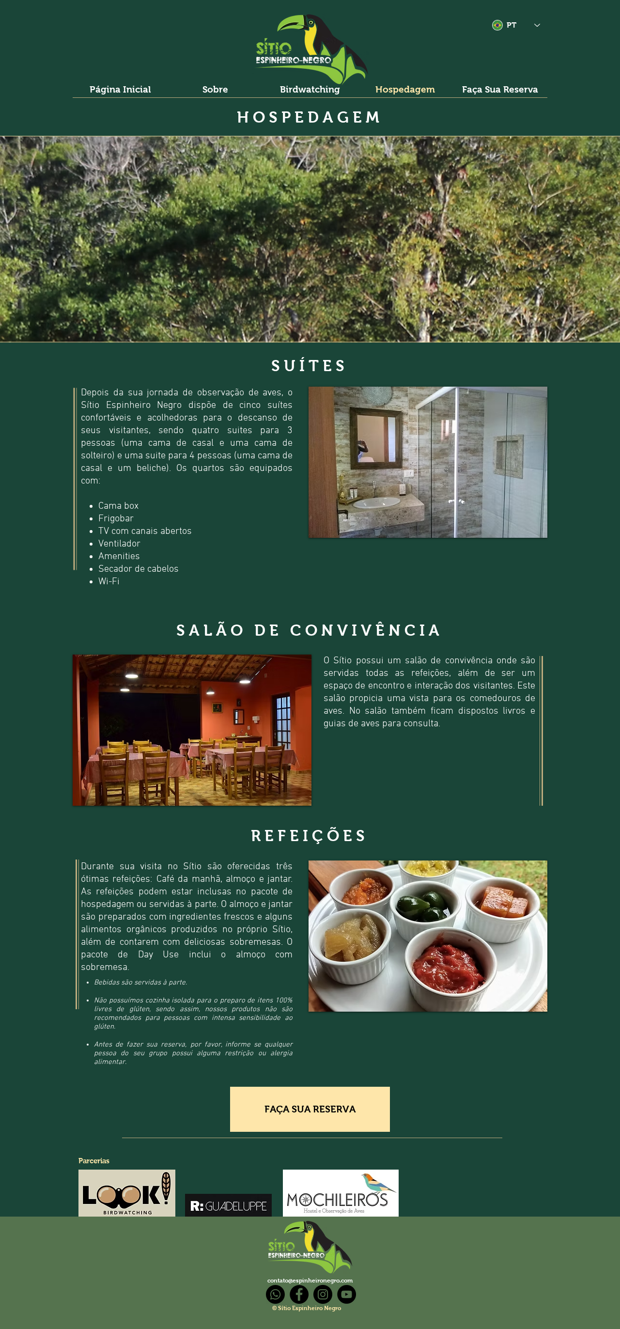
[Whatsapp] (275, 1294)
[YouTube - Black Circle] (346, 1294)
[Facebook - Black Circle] (299, 1294)
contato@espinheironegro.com (310, 1280)
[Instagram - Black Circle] (322, 1294)
